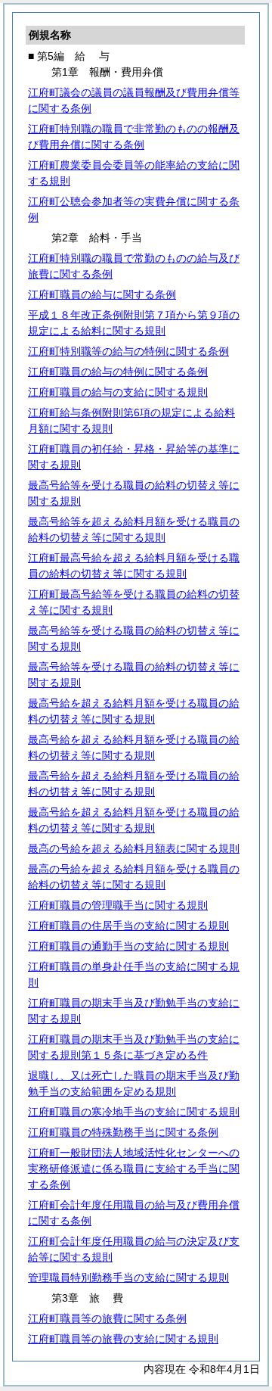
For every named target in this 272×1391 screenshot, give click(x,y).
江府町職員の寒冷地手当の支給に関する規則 (134, 1112)
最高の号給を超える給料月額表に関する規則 (134, 848)
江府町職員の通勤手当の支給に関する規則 (128, 946)
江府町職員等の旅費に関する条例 (107, 1318)
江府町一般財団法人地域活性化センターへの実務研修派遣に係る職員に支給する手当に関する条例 (134, 1168)
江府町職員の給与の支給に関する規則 (118, 392)
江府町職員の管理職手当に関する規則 (118, 905)
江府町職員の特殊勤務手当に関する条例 (123, 1132)
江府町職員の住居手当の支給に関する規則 (128, 926)
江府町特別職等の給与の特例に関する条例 (128, 351)
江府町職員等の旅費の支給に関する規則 (123, 1339)
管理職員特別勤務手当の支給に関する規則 (128, 1277)
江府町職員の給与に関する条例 (102, 294)
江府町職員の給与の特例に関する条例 (118, 372)
